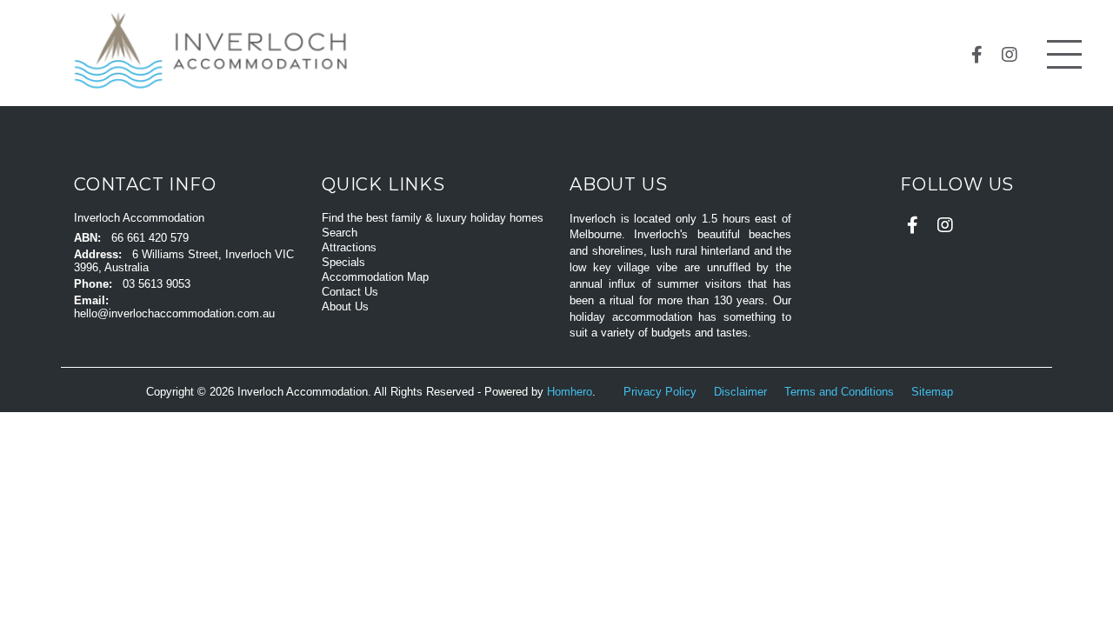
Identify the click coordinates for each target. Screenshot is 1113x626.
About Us (345, 306)
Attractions (349, 247)
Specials (343, 262)
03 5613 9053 (156, 283)
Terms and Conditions (840, 391)
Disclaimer (742, 391)
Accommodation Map (375, 276)
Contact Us (350, 291)
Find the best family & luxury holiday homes (432, 217)
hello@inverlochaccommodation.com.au (174, 313)
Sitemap (933, 391)
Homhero (569, 391)
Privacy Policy (661, 391)
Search (339, 232)
